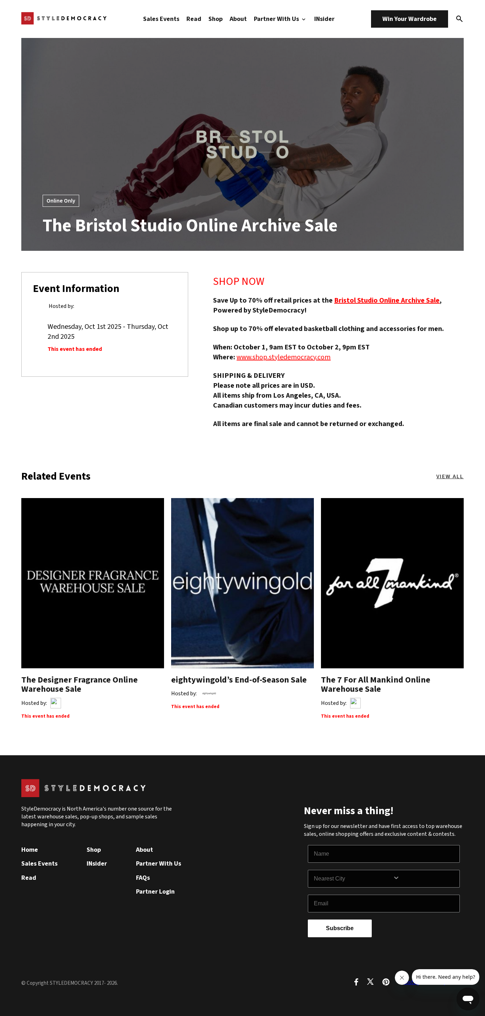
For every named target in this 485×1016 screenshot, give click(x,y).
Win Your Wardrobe (409, 19)
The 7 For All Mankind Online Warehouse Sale (375, 684)
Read (193, 19)
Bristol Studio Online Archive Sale (387, 300)
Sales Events (161, 19)
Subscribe (340, 928)
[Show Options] (425, 878)
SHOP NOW (239, 281)
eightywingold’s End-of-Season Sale (239, 680)
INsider (324, 19)
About (238, 19)
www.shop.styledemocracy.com (283, 357)
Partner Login (155, 891)
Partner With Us (277, 19)
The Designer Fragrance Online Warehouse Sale (79, 684)
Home (29, 849)
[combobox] (353, 878)
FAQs (143, 877)
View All (450, 476)
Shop (215, 19)
